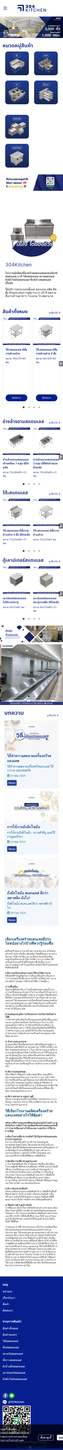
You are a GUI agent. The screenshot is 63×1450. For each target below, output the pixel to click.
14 (31, 701)
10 (50, 696)
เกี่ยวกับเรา (9, 1298)
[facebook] (5, 1395)
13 (26, 701)
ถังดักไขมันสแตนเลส (15, 1379)
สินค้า (6, 1304)
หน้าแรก (7, 1291)
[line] (12, 1395)
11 (55, 696)
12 (60, 696)
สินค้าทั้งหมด (10, 1328)
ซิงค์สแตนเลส (11, 1347)
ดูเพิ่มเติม (54, 313)
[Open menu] (5, 8)
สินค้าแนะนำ (10, 1335)
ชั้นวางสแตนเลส (12, 1360)
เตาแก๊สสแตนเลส (13, 1354)
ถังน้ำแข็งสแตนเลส (14, 1366)
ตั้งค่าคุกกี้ (45, 1437)
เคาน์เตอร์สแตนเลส (14, 1373)
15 (36, 701)
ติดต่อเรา (8, 1310)
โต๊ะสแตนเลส (10, 1341)
